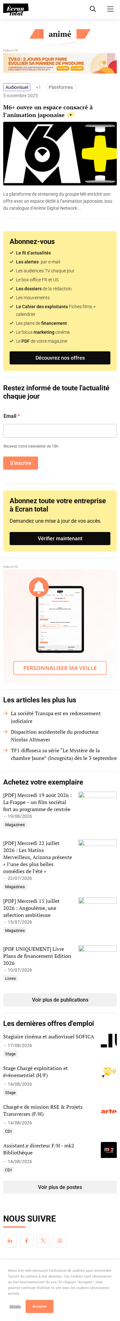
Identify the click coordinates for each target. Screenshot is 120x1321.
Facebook (26, 1240)
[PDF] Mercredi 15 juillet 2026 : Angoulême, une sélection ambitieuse (31, 907)
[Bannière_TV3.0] (60, 65)
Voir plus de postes (60, 1187)
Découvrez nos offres (60, 358)
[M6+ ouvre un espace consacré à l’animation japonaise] (60, 201)
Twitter (43, 1240)
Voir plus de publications (60, 1000)
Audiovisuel (16, 87)
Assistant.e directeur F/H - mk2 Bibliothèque (38, 1149)
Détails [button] (15, 1306)
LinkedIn (10, 1240)
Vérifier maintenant (60, 538)
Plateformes (61, 87)
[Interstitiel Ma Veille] (60, 626)
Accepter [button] (39, 1306)
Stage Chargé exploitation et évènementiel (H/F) (35, 1072)
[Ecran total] (16, 9)
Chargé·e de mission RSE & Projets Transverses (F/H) (43, 1110)
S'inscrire (20, 463)
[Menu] (110, 9)
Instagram (60, 1240)
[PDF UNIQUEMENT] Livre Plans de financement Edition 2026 (37, 955)
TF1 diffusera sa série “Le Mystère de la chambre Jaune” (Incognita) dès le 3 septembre (64, 754)
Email (12, 416)
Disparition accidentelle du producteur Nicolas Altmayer (55, 735)
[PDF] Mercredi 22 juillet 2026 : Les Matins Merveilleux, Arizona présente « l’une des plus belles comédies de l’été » (37, 857)
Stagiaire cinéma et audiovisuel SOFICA (48, 1036)
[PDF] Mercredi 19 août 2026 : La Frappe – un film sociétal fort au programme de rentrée (37, 802)
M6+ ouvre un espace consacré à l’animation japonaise (48, 111)
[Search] (93, 9)
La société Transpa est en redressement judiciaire (56, 717)
